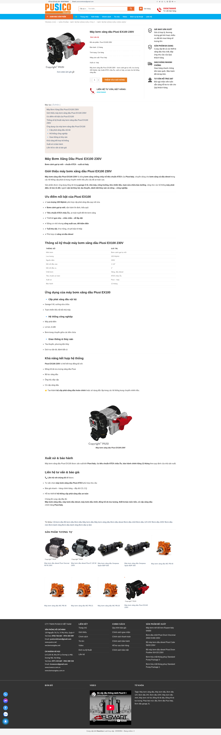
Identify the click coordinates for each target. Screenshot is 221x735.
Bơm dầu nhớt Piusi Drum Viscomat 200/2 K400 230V (160, 636)
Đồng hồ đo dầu (159, 698)
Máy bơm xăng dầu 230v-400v (111, 22)
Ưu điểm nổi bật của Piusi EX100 (60, 117)
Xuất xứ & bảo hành (55, 144)
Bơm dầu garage (141, 704)
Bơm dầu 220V (158, 522)
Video (125, 17)
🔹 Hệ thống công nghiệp (57, 134)
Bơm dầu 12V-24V (143, 522)
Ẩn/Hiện (56, 105)
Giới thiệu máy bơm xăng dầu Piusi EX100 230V (66, 113)
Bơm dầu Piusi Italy (165, 701)
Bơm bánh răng (55, 525)
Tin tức (117, 17)
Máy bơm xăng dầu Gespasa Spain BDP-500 (108, 564)
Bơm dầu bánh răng (70, 525)
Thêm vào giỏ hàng (115, 80)
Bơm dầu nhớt (130, 522)
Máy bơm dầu (88, 522)
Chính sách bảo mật (120, 650)
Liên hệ (149, 17)
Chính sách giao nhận (121, 632)
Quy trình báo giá (119, 628)
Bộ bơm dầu (69, 522)
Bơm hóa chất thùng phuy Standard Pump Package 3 (160, 658)
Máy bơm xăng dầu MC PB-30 (55, 606)
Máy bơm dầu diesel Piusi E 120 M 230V (83, 564)
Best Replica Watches (53, 734)
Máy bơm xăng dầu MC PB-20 (109, 606)
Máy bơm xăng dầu (102, 522)
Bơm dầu (78, 522)
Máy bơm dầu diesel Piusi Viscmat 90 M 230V (56, 564)
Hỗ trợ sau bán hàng (120, 645)
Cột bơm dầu (58, 522)
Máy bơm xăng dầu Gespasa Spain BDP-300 (135, 564)
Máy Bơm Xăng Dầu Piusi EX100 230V (63, 110)
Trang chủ (84, 17)
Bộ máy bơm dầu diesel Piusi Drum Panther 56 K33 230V (160, 651)
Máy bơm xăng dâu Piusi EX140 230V (136, 606)
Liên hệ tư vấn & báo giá (57, 148)
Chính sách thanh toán (121, 637)
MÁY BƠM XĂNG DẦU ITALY (82, 22)
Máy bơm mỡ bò (145, 698)
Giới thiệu (95, 17)
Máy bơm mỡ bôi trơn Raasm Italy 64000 (160, 629)
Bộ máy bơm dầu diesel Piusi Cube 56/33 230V (160, 643)
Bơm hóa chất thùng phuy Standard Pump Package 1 (160, 665)
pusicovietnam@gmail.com (85, 1)
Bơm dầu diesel (117, 522)
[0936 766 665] (5, 694)
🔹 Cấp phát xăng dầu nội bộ (58, 130)
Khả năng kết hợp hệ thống (58, 141)
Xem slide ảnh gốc (64, 72)
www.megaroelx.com (85, 734)
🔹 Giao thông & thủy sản (57, 137)
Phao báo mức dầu (150, 701)
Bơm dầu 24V (144, 695)
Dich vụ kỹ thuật (136, 17)
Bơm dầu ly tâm (85, 525)
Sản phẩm (63, 22)
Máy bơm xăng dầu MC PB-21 (82, 606)
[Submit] (131, 8)
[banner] (60, 8)
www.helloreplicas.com (69, 734)
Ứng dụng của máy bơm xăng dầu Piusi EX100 (66, 127)
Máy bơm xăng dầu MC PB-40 (162, 564)
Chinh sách (106, 17)
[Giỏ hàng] (141, 9)
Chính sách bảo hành (121, 641)
